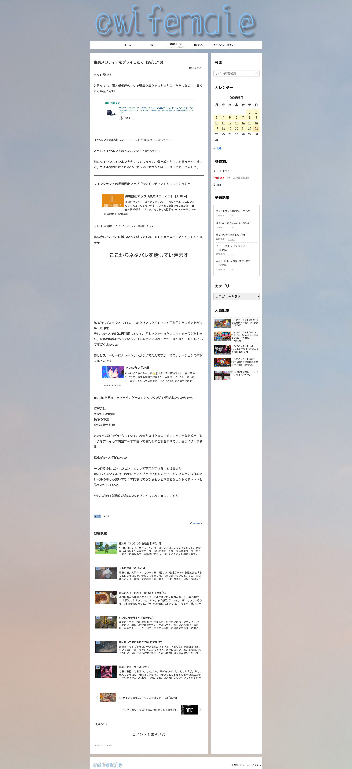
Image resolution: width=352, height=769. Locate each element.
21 (243, 128)
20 (236, 128)
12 (229, 123)
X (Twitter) (222, 171)
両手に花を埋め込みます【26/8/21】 (234, 223)
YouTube (231, 177)
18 (223, 128)
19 (229, 128)
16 (256, 123)
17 (216, 128)
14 (243, 123)
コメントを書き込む (148, 734)
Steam (217, 184)
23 (256, 128)
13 (236, 123)
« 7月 (217, 148)
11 (223, 123)
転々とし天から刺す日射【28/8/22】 (234, 211)
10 (216, 123)
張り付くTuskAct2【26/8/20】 (231, 235)
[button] (256, 73)
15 (249, 123)
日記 (98, 516)
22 (249, 128)
